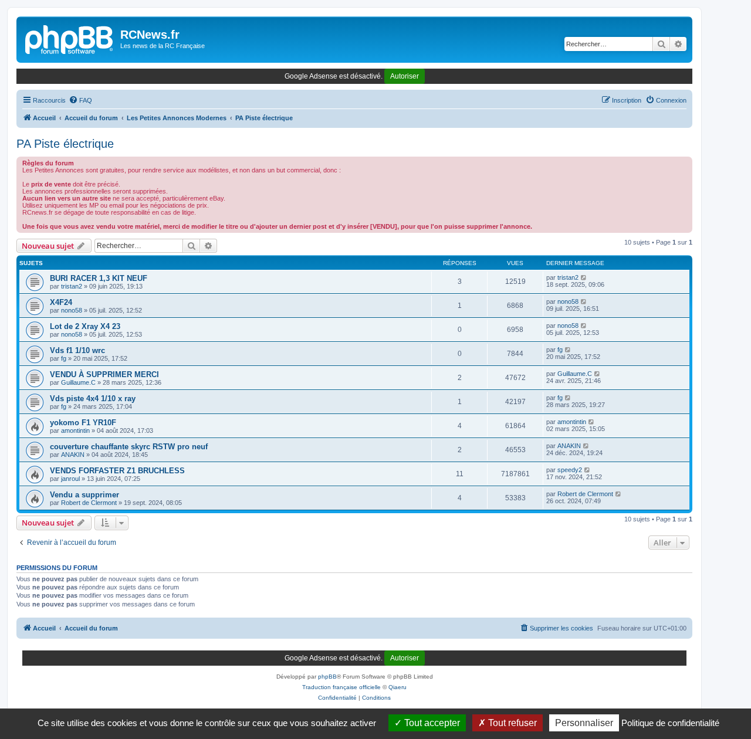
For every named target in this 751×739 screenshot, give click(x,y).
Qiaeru (397, 687)
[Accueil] (69, 38)
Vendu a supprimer (84, 494)
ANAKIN (72, 454)
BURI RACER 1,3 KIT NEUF (98, 278)
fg (63, 358)
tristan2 (71, 286)
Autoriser (404, 76)
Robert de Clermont (89, 502)
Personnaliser (584, 723)
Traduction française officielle (341, 687)
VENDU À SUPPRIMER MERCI (104, 374)
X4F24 (61, 302)
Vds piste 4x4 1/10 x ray (93, 398)
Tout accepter (431, 723)
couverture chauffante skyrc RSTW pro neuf (129, 446)
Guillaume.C (78, 382)
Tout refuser (511, 723)
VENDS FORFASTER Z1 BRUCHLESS (117, 470)
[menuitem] (80, 100)
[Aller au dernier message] (584, 277)
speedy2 (569, 469)
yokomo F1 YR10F (83, 422)
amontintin (75, 430)
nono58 (71, 310)
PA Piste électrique (65, 143)
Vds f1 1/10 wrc (77, 350)
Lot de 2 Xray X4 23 (85, 326)
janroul (70, 478)
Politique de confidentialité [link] (670, 723)
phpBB (327, 676)
